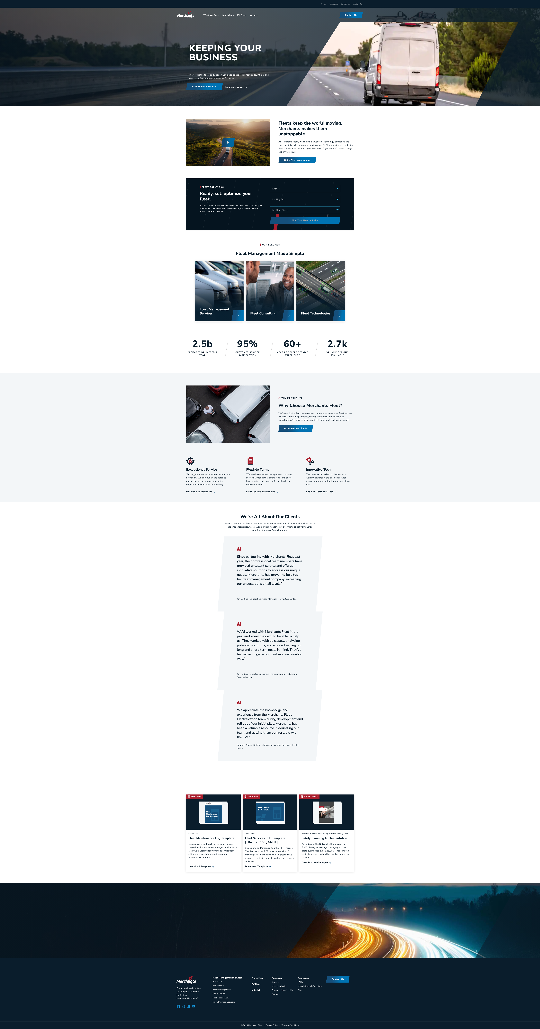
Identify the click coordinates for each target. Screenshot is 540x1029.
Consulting (267, 313)
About (253, 15)
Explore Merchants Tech (320, 491)
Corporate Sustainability (282, 990)
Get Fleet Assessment (204, 936)
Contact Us (345, 4)
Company (277, 978)
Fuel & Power (218, 993)
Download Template (199, 866)
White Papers (311, 797)
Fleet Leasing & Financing (260, 491)
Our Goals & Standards (199, 491)
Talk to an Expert (234, 87)
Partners (275, 994)
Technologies (320, 313)
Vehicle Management (221, 989)
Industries (227, 15)
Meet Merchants (279, 986)
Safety (325, 833)
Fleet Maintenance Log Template (211, 838)
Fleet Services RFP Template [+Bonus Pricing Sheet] (265, 840)
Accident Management (338, 833)
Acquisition (217, 981)
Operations (193, 833)
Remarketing (218, 985)
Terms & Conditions (290, 1025)
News (323, 4)
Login (355, 4)
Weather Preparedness (312, 833)
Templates (196, 797)
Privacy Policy (272, 1025)
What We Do (210, 15)
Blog (300, 990)
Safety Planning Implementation (324, 838)
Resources (333, 4)
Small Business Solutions (223, 1002)
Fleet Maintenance (220, 997)
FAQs (300, 982)
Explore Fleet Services (204, 86)
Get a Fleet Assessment (297, 160)
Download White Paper (315, 862)
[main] (270, 479)
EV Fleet (241, 15)
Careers (275, 982)
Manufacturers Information (310, 986)
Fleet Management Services (214, 311)
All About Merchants (296, 428)
